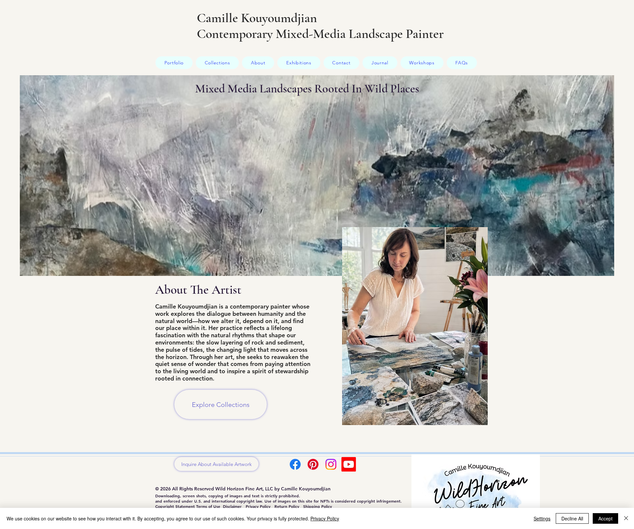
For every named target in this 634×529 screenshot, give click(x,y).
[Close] (626, 518)
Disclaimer (232, 506)
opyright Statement (177, 506)
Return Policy (286, 506)
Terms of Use (208, 506)
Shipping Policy (317, 506)
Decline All (572, 518)
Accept (605, 518)
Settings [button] (542, 518)
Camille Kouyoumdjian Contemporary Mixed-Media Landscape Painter (320, 26)
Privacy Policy (258, 506)
